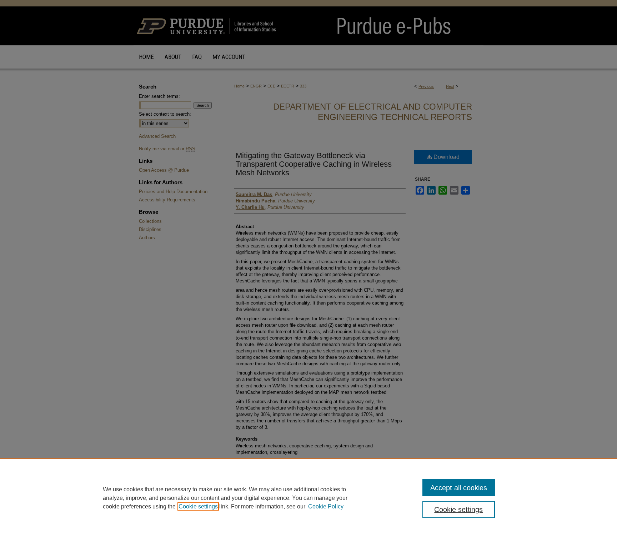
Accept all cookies (458, 488)
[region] (308, 497)
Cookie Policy (325, 506)
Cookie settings (198, 506)
